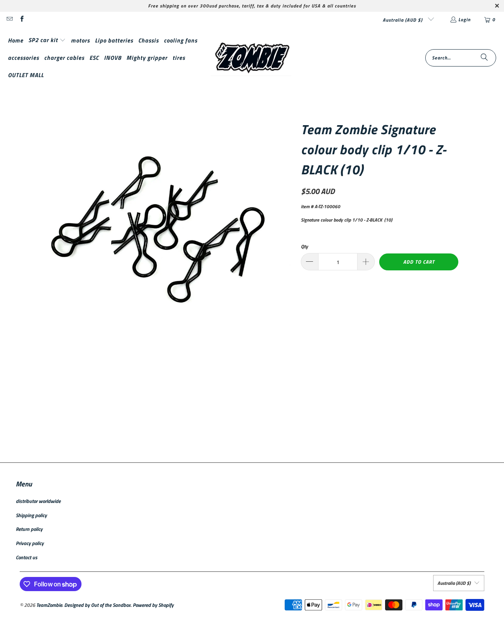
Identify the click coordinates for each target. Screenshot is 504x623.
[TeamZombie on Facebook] (21, 19)
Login (464, 19)
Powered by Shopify (153, 605)
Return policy (29, 529)
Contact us (26, 557)
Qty (304, 246)
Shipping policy (31, 515)
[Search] (484, 58)
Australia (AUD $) (403, 20)
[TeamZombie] (251, 58)
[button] (47, 40)
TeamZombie (49, 605)
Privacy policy (30, 543)
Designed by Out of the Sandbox (97, 605)
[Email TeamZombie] (9, 19)
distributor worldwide (38, 501)
